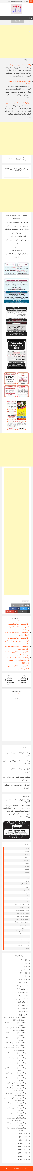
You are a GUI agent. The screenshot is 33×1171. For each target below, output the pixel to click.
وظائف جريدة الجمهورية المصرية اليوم (19, 64)
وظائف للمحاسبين (23, 939)
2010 (25, 1159)
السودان (26, 863)
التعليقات (24, 611)
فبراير (23, 1012)
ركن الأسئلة (20, 605)
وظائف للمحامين (24, 942)
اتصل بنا (13, 605)
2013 (25, 1150)
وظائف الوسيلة (24, 907)
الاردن (27, 848)
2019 (25, 983)
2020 (25, 979)
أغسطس (21, 999)
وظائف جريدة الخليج (22, 919)
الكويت (27, 869)
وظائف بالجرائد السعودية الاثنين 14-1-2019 (10, 680)
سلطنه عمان (25, 884)
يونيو (23, 1005)
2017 (25, 1137)
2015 (25, 1143)
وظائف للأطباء (24, 934)
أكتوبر (23, 992)
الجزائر (27, 857)
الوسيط (26, 875)
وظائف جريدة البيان (23, 916)
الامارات (26, 851)
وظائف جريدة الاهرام (22, 913)
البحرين (27, 854)
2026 (25, 960)
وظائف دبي (25, 928)
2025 (25, 963)
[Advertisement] (16, 41)
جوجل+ (9, 611)
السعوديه (26, 860)
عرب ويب (4, 1168)
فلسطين (26, 890)
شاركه (12, 608)
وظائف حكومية (24, 925)
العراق (27, 866)
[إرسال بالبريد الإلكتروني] (28, 601)
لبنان (27, 895)
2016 (25, 1140)
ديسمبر (22, 986)
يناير (23, 1015)
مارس (22, 1008)
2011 (25, 1156)
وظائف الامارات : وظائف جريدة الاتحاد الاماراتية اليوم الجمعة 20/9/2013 (18, 660)
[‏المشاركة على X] (25, 601)
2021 (25, 976)
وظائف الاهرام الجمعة (22, 904)
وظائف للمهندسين (23, 945)
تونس (27, 881)
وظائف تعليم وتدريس (22, 910)
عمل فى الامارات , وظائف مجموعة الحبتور (18, 103)
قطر (28, 892)
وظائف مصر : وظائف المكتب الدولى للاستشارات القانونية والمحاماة (18, 627)
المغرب (27, 872)
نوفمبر (22, 989)
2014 (25, 1146)
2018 (25, 1134)
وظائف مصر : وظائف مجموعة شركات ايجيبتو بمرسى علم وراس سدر (17, 641)
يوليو (23, 1002)
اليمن (27, 878)
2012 (25, 1153)
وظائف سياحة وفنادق (22, 931)
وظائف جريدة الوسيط (22, 922)
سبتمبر (22, 995)
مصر (27, 901)
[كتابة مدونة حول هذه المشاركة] (27, 601)
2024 (25, 966)
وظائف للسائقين (24, 937)
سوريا (27, 887)
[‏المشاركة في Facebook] (23, 601)
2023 (25, 970)
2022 (25, 973)
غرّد (23, 608)
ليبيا (28, 898)
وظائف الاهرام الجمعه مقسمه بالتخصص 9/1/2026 (18, 1)
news (27, 948)
